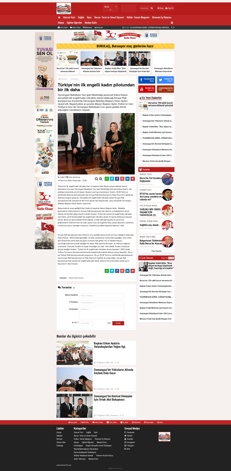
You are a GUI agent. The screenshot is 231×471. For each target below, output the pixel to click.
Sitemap (60, 445)
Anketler (100, 27)
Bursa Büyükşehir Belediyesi (85, 452)
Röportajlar (149, 422)
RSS (128, 449)
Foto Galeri (64, 27)
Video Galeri (76, 27)
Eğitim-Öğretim (74, 22)
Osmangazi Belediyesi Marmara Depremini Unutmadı (157, 149)
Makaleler (88, 27)
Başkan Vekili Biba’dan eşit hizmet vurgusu (157, 132)
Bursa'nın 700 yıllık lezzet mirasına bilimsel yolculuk (157, 280)
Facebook (130, 432)
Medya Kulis (91, 22)
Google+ (130, 445)
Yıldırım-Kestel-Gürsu (104, 455)
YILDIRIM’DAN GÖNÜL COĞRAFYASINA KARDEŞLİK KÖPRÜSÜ (157, 138)
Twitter (129, 435)
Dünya (61, 22)
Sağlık (81, 17)
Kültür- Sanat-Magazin (138, 17)
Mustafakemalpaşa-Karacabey (86, 449)
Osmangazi (74, 79)
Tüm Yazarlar (156, 251)
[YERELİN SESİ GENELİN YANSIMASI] (64, 14)
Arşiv (161, 422)
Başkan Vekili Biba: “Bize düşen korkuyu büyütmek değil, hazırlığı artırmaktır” (157, 126)
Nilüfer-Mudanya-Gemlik (83, 455)
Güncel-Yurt (69, 17)
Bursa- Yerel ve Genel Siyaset (109, 17)
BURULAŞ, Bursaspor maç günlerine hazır (125, 46)
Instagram (130, 442)
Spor (89, 17)
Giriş (161, 8)
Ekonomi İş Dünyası (161, 17)
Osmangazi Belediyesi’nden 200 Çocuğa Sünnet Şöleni (148, 27)
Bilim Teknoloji (79, 459)
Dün (167, 258)
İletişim (59, 439)
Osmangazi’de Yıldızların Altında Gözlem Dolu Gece (157, 120)
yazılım (111, 468)
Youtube (129, 439)
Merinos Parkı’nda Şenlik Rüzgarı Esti (157, 161)
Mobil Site (85, 422)
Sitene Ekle (61, 442)
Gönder (118, 323)
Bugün (163, 258)
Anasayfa (63, 79)
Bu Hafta (171, 258)
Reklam (59, 435)
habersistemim (117, 468)
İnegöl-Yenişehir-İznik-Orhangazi (99, 445)
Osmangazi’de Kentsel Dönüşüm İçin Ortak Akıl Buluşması (157, 143)
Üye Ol (170, 8)
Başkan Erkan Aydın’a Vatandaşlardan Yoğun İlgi (157, 115)
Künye (59, 432)
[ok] (152, 8)
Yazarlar (125, 422)
